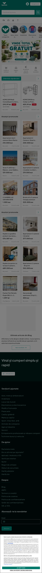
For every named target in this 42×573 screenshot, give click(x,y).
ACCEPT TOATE (21, 567)
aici (20, 549)
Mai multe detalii (10, 543)
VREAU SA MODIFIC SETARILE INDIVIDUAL (21, 570)
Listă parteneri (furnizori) (8, 564)
